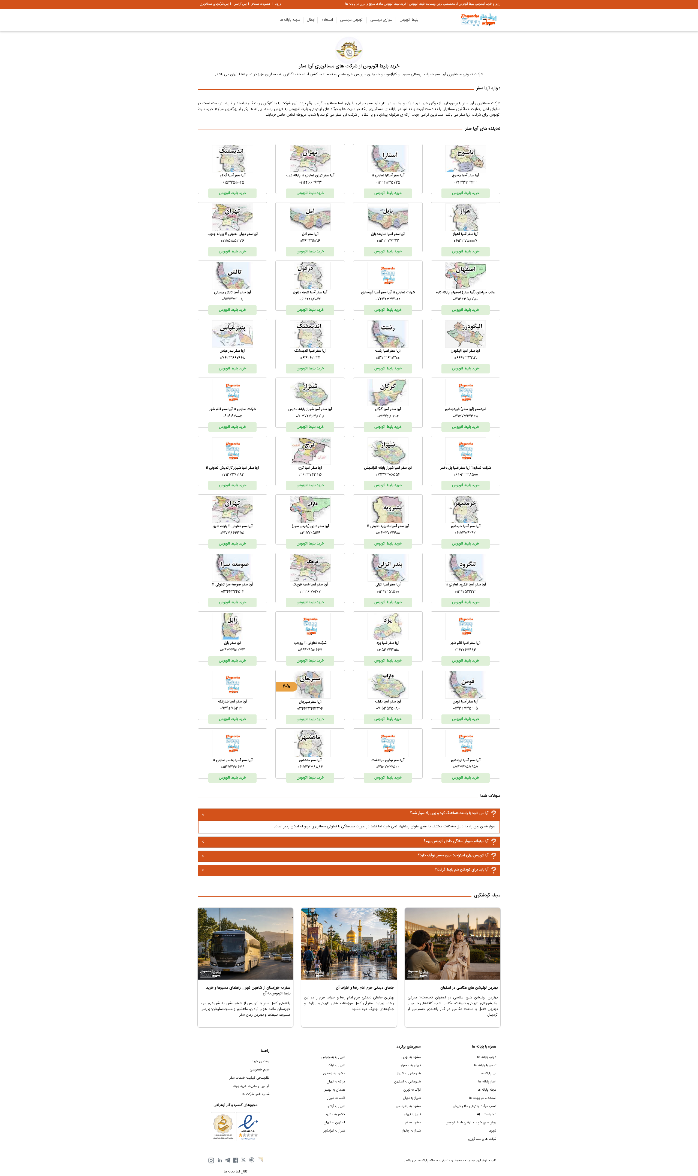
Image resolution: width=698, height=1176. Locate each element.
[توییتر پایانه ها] (244, 1160)
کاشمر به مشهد (335, 1114)
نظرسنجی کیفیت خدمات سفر (249, 1078)
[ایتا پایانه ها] (260, 1160)
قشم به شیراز (336, 1098)
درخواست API (486, 1114)
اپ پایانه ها (488, 1073)
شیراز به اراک (336, 1065)
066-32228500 (465, 475)
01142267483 (466, 650)
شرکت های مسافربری (482, 1139)
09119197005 (232, 416)
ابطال (311, 20)
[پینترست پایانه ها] (252, 1160)
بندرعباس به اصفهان (407, 1082)
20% (286, 686)
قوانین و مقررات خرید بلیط (251, 1086)
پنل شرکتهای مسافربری (214, 3)
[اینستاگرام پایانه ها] (211, 1160)
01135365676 (232, 767)
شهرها (492, 1131)
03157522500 (387, 767)
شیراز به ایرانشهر (334, 1131)
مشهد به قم (413, 1123)
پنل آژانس (239, 3)
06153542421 (466, 533)
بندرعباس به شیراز (409, 1073)
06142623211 (310, 358)
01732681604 (388, 416)
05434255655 (465, 767)
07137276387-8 (310, 416)
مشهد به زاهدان (334, 1073)
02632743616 (310, 475)
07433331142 (465, 182)
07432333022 (388, 299)
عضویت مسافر (260, 3)
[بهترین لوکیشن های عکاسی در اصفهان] (452, 944)
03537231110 (388, 650)
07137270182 (232, 475)
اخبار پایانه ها (487, 1082)
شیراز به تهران (412, 1098)
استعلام (327, 20)
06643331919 (465, 358)
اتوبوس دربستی (351, 20)
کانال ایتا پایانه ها (235, 1172)
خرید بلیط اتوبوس (465, 193)
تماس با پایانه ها (485, 1065)
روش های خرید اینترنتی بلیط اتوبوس (471, 1123)
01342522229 (466, 592)
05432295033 (232, 650)
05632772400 (388, 533)
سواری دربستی (381, 20)
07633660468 (232, 358)
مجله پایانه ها (290, 20)
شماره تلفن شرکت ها (255, 1094)
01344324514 (232, 592)
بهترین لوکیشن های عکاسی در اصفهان (469, 988)
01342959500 (388, 592)
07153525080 (388, 708)
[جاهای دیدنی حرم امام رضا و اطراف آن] (349, 944)
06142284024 (310, 299)
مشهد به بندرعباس (408, 1106)
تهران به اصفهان (410, 1065)
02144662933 (310, 182)
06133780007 (465, 241)
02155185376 (232, 241)
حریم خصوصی (259, 1070)
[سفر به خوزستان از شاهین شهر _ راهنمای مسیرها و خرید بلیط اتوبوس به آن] (245, 944)
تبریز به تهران (412, 1114)
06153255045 (232, 182)
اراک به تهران (412, 1090)
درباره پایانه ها (486, 1057)
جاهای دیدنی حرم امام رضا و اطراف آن (365, 988)
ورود (278, 3)
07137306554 (388, 475)
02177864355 (232, 533)
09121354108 (232, 299)
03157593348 (465, 416)
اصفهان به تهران (334, 1123)
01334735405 (465, 708)
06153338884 (310, 767)
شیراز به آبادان (335, 1106)
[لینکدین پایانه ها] (219, 1160)
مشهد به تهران (411, 1057)
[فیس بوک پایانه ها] (236, 1160)
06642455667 (310, 650)
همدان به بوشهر (334, 1090)
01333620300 (388, 358)
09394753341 (232, 708)
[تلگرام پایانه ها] (227, 1160)
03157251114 (310, 533)
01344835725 (388, 182)
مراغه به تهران (336, 1082)
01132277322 (388, 241)
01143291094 (310, 241)
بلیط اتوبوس (409, 20)
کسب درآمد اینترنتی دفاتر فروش (474, 1106)
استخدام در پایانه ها (482, 1098)
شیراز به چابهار (411, 1131)
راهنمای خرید (260, 1061)
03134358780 (465, 299)
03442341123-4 (310, 709)
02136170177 (310, 592)
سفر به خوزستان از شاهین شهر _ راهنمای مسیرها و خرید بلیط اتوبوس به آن (248, 991)
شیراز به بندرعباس (333, 1057)
